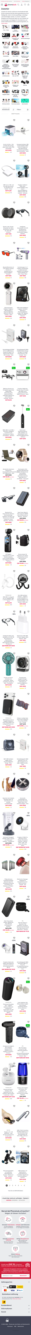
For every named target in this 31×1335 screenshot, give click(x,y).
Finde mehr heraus (17, 1298)
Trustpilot (15, 1330)
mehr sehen (4, 23)
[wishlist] (25, 5)
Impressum (10, 1326)
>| (24, 1185)
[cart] (28, 5)
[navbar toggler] (1, 5)
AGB (15, 1326)
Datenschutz (21, 1326)
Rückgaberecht (25, 1)
